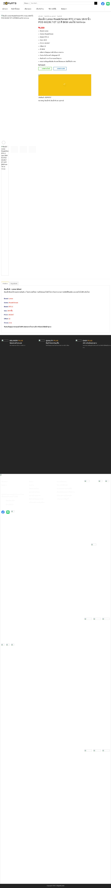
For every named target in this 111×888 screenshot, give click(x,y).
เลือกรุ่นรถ (28, 9)
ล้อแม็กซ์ (59, 16)
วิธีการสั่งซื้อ (52, 9)
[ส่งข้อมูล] (95, 3)
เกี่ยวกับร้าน (40, 9)
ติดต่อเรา (64, 9)
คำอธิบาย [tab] (5, 283)
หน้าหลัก (40, 16)
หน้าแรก (5, 9)
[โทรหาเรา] (2, 500)
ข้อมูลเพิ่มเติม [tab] (14, 283)
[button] (101, 9)
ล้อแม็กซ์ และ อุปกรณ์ (50, 16)
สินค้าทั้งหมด (15, 9)
